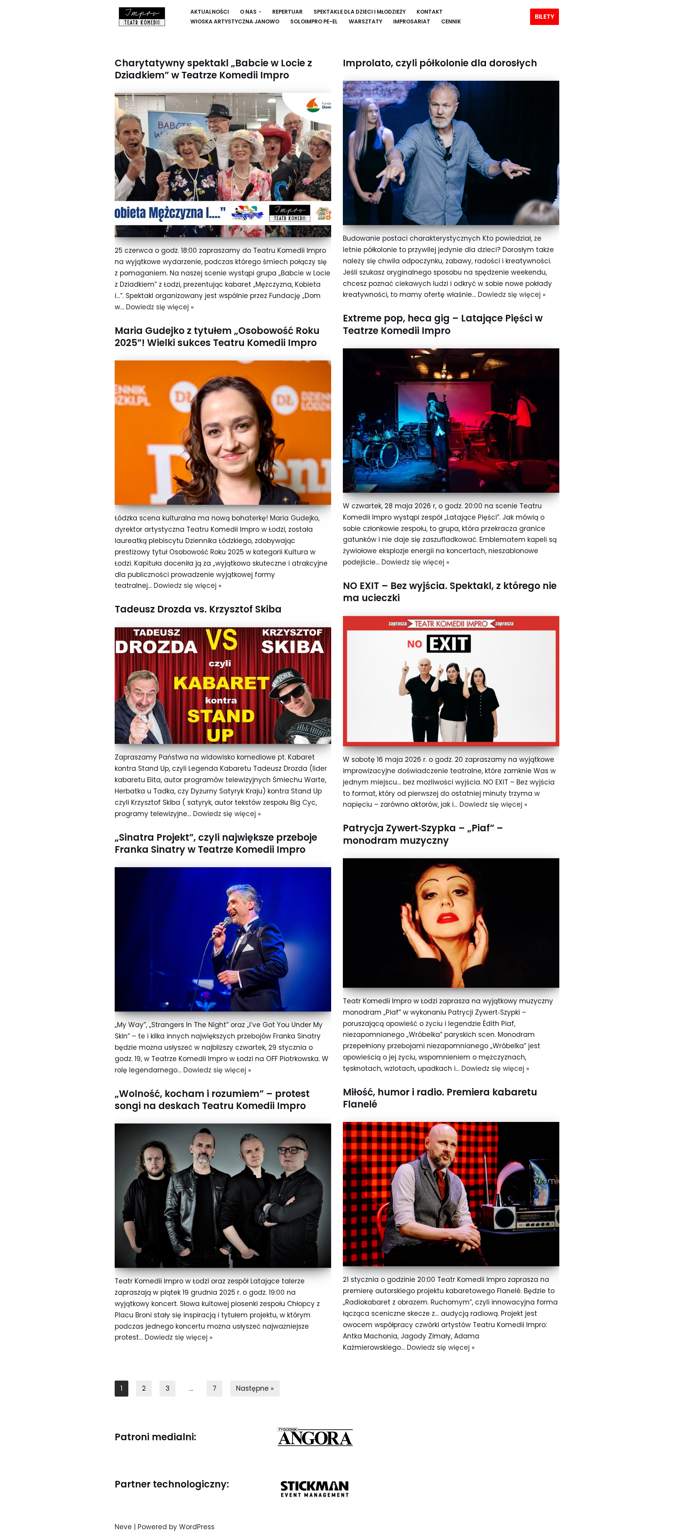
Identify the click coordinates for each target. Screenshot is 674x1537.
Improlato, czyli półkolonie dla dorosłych (440, 63)
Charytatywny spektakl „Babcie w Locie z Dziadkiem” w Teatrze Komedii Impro (213, 69)
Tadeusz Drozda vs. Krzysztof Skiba (198, 609)
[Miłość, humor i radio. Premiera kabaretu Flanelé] (451, 1194)
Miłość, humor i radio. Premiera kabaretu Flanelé (440, 1098)
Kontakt (430, 12)
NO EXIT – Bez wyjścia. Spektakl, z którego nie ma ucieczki (450, 591)
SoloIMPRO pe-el (314, 21)
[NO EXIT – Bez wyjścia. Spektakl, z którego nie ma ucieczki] (451, 681)
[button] (260, 12)
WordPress (197, 1527)
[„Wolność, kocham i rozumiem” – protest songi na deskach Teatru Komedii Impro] (223, 1195)
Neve (123, 1527)
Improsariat (411, 21)
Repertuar (287, 12)
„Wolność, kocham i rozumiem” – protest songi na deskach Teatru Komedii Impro (212, 1099)
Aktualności (209, 12)
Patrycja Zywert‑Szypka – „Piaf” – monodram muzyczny (423, 834)
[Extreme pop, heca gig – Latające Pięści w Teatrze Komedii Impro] (451, 420)
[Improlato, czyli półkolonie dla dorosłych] (451, 153)
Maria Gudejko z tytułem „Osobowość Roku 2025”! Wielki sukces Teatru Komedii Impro (217, 336)
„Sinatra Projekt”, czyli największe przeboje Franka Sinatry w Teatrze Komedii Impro (216, 843)
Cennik (451, 21)
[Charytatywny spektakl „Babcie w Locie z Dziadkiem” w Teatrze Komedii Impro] (223, 165)
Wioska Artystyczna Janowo (234, 21)
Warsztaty (365, 21)
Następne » (255, 1388)
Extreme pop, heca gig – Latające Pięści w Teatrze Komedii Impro (443, 324)
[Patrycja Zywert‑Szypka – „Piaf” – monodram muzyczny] (451, 923)
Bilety (544, 16)
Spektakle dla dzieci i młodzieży (360, 12)
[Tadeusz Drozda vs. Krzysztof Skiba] (223, 685)
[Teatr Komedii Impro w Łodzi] (140, 17)
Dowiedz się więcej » (160, 307)
